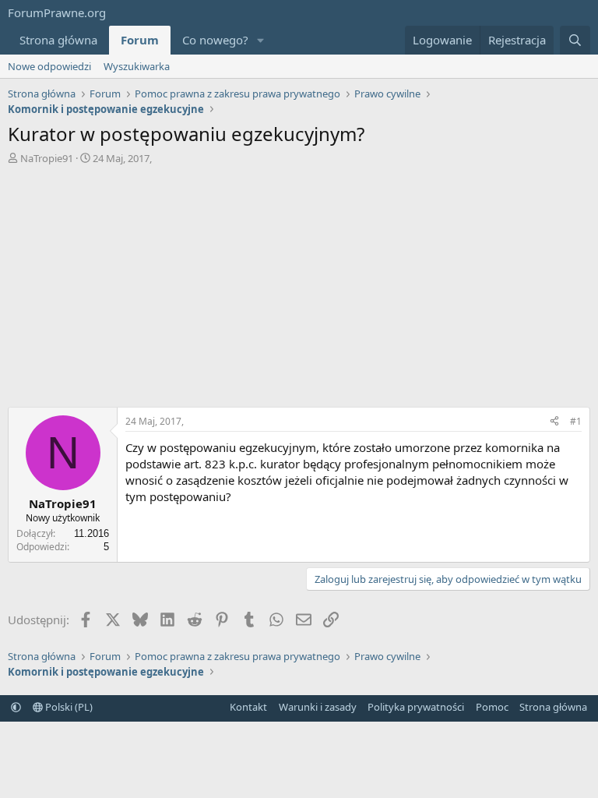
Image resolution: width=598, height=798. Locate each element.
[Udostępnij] (554, 422)
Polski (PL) (68, 707)
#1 (576, 421)
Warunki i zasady (318, 707)
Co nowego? (215, 40)
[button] (261, 40)
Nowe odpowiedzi (49, 66)
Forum (140, 40)
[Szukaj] (575, 40)
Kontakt (248, 707)
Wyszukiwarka (137, 66)
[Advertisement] (299, 290)
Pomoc (492, 707)
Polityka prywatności (416, 707)
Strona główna (58, 40)
